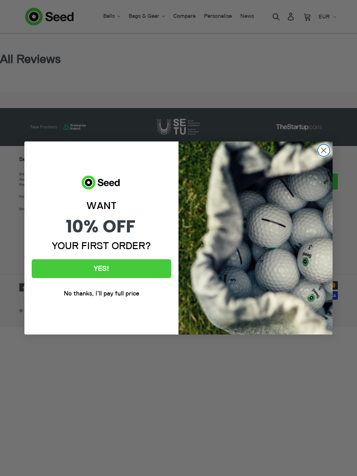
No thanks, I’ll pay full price (101, 294)
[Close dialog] (324, 150)
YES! (101, 268)
